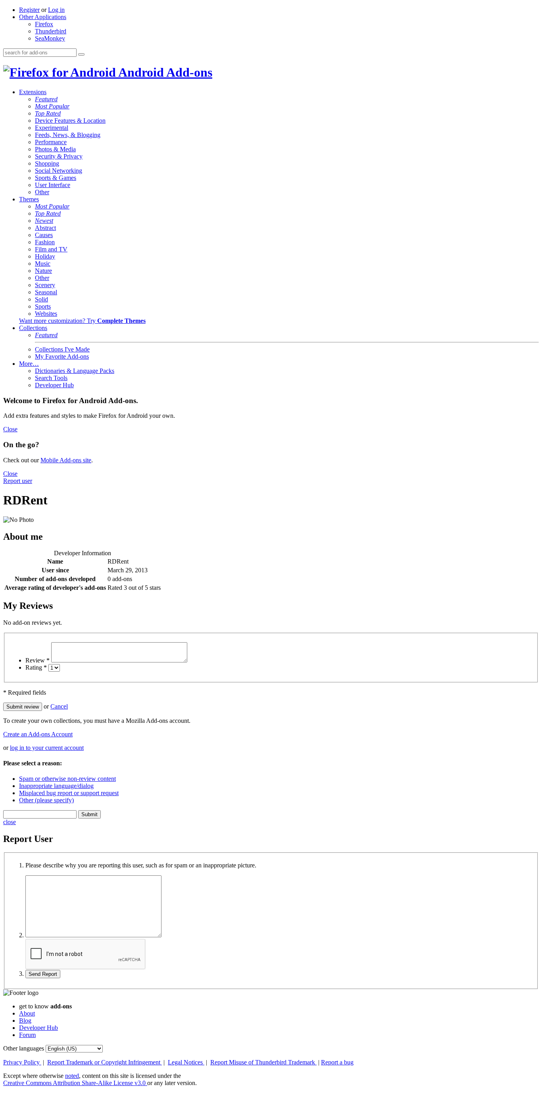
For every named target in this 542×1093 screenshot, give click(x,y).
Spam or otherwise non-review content (67, 778)
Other (42, 192)
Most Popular (52, 106)
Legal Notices (186, 1062)
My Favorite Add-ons (62, 356)
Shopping (47, 163)
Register (29, 9)
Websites (46, 313)
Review (37, 660)
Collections (33, 327)
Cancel (59, 706)
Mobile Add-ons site (65, 460)
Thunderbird (50, 31)
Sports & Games (55, 177)
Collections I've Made (62, 349)
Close (10, 429)
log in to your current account (47, 747)
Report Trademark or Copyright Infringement (104, 1062)
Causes (44, 235)
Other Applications (42, 17)
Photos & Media (55, 149)
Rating (36, 667)
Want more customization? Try (82, 320)
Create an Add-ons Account (38, 734)
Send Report (43, 974)
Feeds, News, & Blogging (67, 134)
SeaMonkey (50, 38)
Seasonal (46, 292)
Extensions (32, 92)
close (9, 822)
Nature (43, 270)
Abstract (45, 227)
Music (42, 263)
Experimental (51, 127)
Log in (56, 9)
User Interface (52, 185)
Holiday (45, 256)
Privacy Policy (22, 1062)
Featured (46, 99)
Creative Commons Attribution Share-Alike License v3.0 (75, 1082)
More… (29, 363)
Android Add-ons (164, 72)
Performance (51, 142)
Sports (43, 306)
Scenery (45, 285)
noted (72, 1075)
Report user (17, 480)
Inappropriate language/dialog (56, 785)
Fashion (45, 242)
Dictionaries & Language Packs (74, 370)
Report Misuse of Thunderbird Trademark (263, 1062)
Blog (25, 1020)
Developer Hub (54, 385)
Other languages (23, 1048)
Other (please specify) (46, 800)
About (27, 1013)
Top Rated (48, 113)
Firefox (44, 24)
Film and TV (51, 249)
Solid (41, 299)
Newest (44, 220)
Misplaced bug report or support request (69, 793)
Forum (27, 1034)
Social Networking (58, 170)
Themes (29, 199)
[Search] (81, 54)
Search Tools (51, 378)
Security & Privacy (59, 156)
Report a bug (337, 1062)
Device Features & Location (70, 120)
